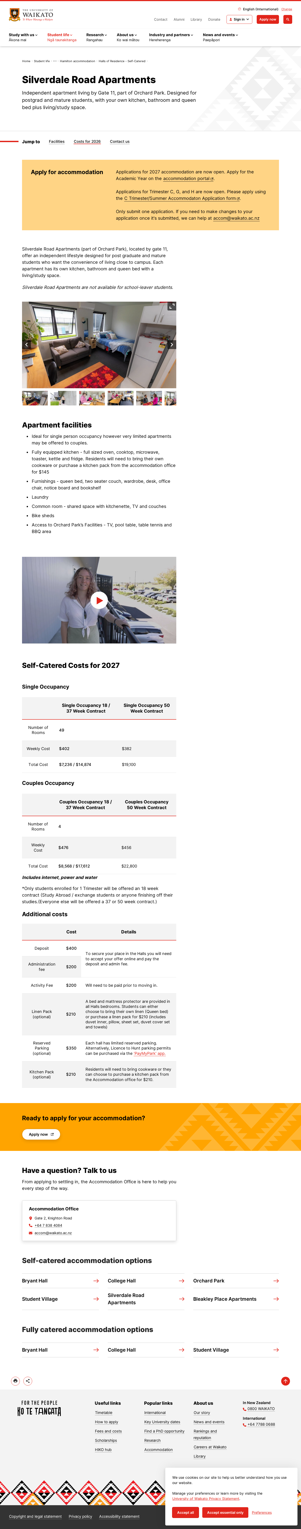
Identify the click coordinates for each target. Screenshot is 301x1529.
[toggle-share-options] (27, 1381)
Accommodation (158, 1449)
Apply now (267, 19)
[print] (15, 1381)
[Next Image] (171, 344)
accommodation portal (186, 178)
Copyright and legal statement (35, 1516)
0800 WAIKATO (261, 1408)
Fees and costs (108, 1431)
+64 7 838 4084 (48, 1225)
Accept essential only (225, 1512)
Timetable (103, 1412)
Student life (42, 61)
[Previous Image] (26, 344)
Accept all (185, 1512)
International (155, 1412)
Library (196, 19)
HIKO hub (103, 1449)
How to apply (106, 1422)
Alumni (179, 19)
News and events (209, 1422)
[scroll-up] (285, 1381)
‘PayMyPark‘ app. (150, 1053)
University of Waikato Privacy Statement (205, 1498)
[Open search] (287, 19)
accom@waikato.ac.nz (236, 218)
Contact (160, 19)
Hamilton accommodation (77, 61)
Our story (202, 1412)
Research (152, 1440)
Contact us (120, 141)
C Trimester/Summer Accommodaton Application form (180, 198)
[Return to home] (31, 14)
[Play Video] (99, 600)
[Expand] (171, 306)
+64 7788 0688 (261, 1424)
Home (26, 61)
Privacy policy (80, 1516)
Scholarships (106, 1440)
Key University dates (162, 1422)
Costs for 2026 (87, 141)
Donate (214, 19)
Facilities (57, 141)
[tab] (35, 398)
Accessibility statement (119, 1516)
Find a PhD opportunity (164, 1431)
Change (286, 9)
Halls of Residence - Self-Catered (122, 61)
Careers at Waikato (210, 1447)
